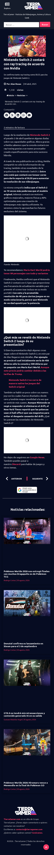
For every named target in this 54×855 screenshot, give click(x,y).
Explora (7, 8)
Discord (16, 464)
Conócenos (37, 832)
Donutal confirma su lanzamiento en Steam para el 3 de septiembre (23, 645)
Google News (37, 457)
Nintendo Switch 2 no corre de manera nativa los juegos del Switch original (25, 383)
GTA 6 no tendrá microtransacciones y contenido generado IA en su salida (24, 714)
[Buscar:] (21, 24)
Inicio (11, 95)
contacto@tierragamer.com (29, 829)
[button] (6, 115)
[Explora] (7, 4)
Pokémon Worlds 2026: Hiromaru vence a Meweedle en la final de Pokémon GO (26, 784)
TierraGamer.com (12, 819)
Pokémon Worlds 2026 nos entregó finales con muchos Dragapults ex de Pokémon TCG (26, 574)
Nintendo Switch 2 (40, 134)
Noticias (21, 95)
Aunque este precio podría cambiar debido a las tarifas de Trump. (26, 370)
